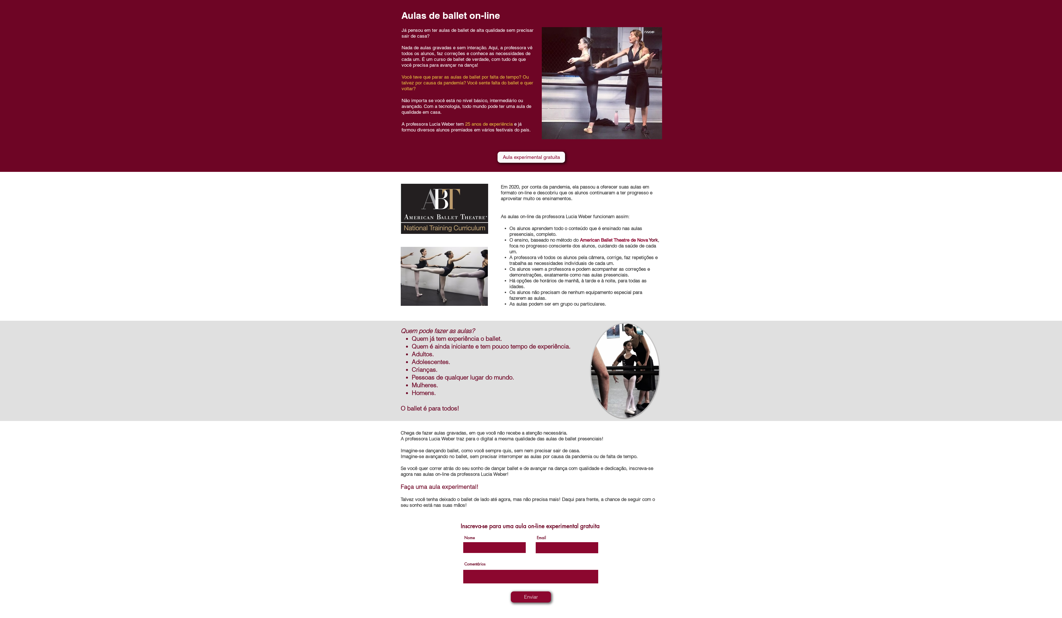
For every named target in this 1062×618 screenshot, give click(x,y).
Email (541, 538)
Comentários (475, 564)
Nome (469, 538)
